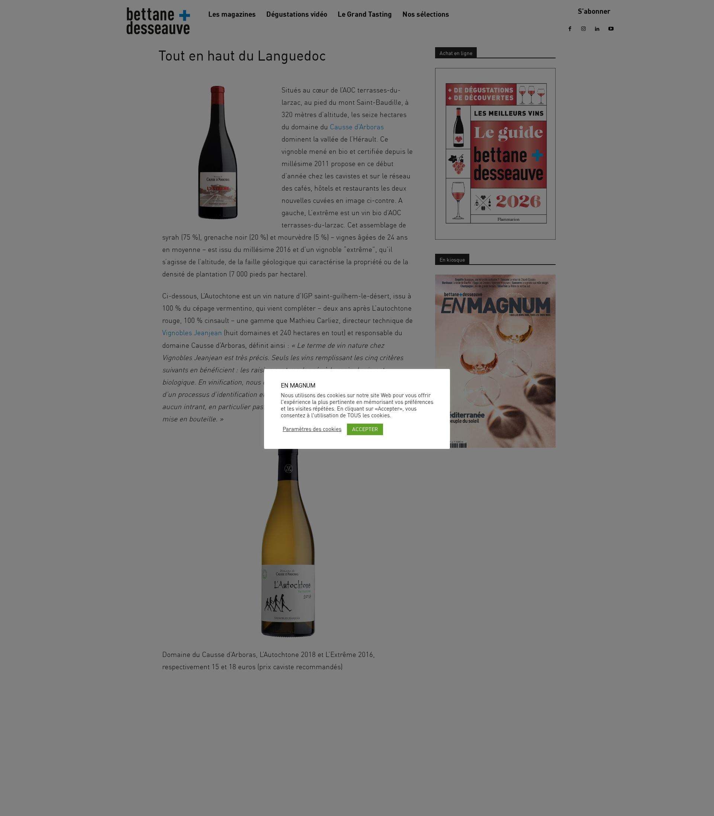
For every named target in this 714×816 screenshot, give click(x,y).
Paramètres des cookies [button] (312, 429)
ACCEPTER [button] (365, 429)
